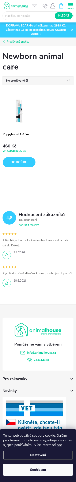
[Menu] (70, 5)
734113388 (41, 360)
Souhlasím (38, 469)
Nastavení (38, 455)
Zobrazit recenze (29, 225)
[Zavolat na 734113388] (45, 6)
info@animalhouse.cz (41, 353)
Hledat (63, 16)
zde (59, 445)
